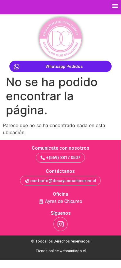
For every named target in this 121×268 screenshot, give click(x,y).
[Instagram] (60, 224)
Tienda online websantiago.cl (61, 251)
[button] (115, 5)
